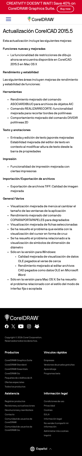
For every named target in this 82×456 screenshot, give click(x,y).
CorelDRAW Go (12, 373)
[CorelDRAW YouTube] (21, 326)
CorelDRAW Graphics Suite (18, 360)
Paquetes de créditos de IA (18, 378)
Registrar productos (15, 401)
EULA (46, 414)
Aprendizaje (50, 369)
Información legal (53, 419)
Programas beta (52, 373)
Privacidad (49, 406)
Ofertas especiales (14, 382)
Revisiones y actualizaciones (20, 406)
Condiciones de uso (54, 401)
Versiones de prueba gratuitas (59, 365)
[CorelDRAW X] (13, 326)
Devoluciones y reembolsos (19, 410)
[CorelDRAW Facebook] (7, 326)
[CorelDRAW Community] (37, 326)
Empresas (49, 360)
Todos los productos (15, 386)
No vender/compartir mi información (56, 425)
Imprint (47, 435)
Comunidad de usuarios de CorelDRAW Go (18, 428)
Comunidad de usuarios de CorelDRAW (18, 420)
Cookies (48, 410)
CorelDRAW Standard (16, 365)
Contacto (9, 414)
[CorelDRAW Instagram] (29, 326)
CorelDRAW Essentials (16, 369)
